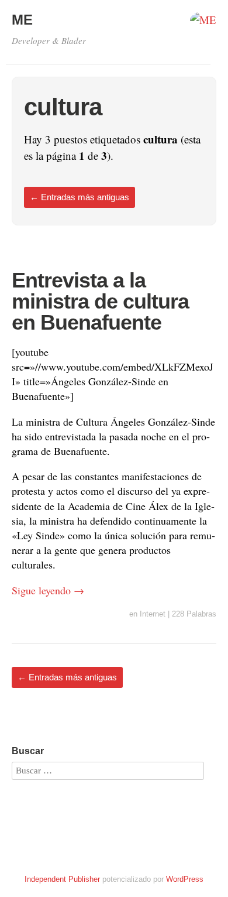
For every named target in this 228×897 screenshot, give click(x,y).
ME (22, 20)
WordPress (184, 879)
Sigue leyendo (48, 590)
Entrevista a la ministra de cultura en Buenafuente (100, 301)
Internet (152, 614)
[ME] (203, 23)
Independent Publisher (62, 879)
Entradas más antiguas (79, 197)
